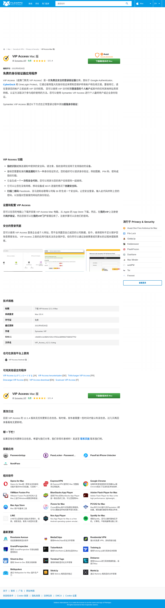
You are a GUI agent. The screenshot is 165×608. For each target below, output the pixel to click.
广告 (21, 591)
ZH (155, 3)
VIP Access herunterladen (50, 376)
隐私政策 (36, 596)
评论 (37, 4)
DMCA (59, 596)
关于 (5, 591)
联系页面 (85, 439)
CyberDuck (9, 84)
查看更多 (142, 283)
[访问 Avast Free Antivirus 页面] (104, 55)
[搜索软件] (127, 3)
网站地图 (30, 591)
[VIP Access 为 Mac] (6, 58)
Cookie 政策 (22, 596)
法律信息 (48, 596)
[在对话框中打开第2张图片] (106, 260)
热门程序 (45, 4)
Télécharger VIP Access (79, 376)
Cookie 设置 (71, 596)
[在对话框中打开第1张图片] (65, 260)
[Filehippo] (12, 3)
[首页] (4, 49)
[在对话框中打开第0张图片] (23, 260)
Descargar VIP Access (13, 380)
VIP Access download (40, 380)
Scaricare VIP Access (65, 380)
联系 (13, 591)
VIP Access (25, 56)
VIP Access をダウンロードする (18, 376)
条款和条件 (8, 596)
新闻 (30, 4)
